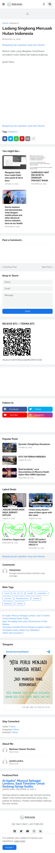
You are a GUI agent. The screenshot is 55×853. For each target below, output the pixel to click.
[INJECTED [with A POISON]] (41, 530)
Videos (20, 603)
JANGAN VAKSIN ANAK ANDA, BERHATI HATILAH (13, 512)
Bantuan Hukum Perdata (22, 749)
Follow (12, 726)
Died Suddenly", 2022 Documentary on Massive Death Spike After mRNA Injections (33, 472)
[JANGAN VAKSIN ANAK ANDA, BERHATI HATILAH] (14, 500)
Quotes (36, 598)
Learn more (19, 841)
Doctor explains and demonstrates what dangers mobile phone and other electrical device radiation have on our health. (14, 215)
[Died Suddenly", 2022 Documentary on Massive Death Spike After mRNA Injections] (9, 473)
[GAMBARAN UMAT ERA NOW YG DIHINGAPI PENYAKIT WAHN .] (41, 162)
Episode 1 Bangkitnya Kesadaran (34, 444)
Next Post (46, 267)
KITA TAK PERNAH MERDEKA (32, 457)
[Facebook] (4, 138)
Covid (6, 593)
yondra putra (16, 761)
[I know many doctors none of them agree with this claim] (41, 500)
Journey (7, 598)
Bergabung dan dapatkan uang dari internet (23, 45)
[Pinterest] (22, 138)
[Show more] (33, 138)
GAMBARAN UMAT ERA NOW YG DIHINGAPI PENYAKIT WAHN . (40, 176)
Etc (14, 593)
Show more (13, 752)
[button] (3, 4)
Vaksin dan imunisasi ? (13, 633)
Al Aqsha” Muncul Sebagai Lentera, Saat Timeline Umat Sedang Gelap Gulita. (23, 783)
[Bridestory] (14, 420)
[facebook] (14, 831)
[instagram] (34, 831)
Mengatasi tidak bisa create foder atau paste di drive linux (14, 176)
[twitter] (21, 831)
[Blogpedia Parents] (40, 420)
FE (22, 593)
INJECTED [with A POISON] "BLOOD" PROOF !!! (38, 542)
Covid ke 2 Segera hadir (13, 539)
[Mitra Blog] (14, 426)
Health (30, 593)
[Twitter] (10, 138)
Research (14, 23)
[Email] (27, 138)
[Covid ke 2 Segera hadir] (14, 530)
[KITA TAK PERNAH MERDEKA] (9, 460)
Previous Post (10, 267)
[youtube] (27, 831)
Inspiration (42, 593)
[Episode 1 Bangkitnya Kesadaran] (9, 447)
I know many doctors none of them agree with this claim (40, 512)
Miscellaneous (22, 598)
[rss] (40, 831)
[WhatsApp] (16, 138)
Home (5, 23)
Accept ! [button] (9, 847)
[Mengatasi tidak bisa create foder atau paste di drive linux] (14, 162)
